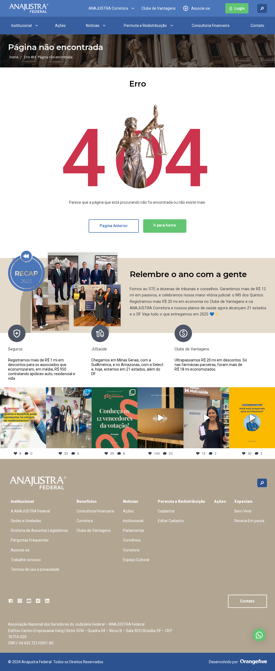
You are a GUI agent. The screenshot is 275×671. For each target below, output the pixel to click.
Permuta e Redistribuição (145, 25)
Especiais (243, 501)
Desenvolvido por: (224, 662)
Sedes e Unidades (26, 521)
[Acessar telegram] (38, 600)
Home (13, 57)
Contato (257, 25)
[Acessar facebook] (10, 600)
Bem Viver (243, 511)
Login (239, 8)
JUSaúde (99, 349)
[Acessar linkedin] (47, 600)
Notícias (92, 25)
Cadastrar (166, 511)
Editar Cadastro (171, 521)
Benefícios (87, 501)
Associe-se (200, 8)
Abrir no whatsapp (259, 635)
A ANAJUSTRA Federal (30, 511)
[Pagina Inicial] (28, 8)
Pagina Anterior (114, 226)
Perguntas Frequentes (30, 540)
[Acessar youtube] (28, 600)
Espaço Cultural (136, 560)
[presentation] (253, 352)
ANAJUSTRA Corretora (108, 8)
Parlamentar (133, 530)
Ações (60, 25)
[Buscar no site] (262, 8)
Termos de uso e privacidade (35, 569)
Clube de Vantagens (159, 8)
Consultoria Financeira (210, 25)
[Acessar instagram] (19, 600)
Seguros (15, 349)
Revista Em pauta (249, 521)
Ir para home (164, 225)
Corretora (85, 521)
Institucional (21, 25)
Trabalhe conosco (26, 560)
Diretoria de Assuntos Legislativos (39, 530)
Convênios (132, 540)
